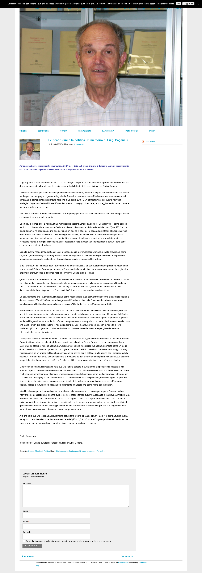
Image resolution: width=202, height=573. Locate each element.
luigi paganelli (75, 451)
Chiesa (31, 451)
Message (27, 483)
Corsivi (63, 131)
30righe (23, 131)
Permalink (101, 451)
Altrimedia (143, 563)
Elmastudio (123, 563)
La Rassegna (108, 131)
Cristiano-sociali (61, 451)
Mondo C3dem (132, 131)
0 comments (79, 144)
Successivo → (128, 556)
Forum (127, 8)
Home (37, 8)
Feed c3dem (150, 142)
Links (136, 8)
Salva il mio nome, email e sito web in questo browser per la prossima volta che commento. (68, 541)
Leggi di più (188, 4)
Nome (25, 511)
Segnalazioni (84, 131)
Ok (178, 4)
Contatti (168, 8)
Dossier (117, 8)
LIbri (144, 8)
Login (178, 8)
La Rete (59, 8)
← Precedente (27, 556)
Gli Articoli (43, 131)
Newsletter (155, 8)
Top (37, 566)
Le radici (69, 8)
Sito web (26, 532)
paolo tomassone (89, 451)
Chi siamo (48, 8)
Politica (47, 451)
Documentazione (84, 8)
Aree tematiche (103, 8)
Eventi (152, 131)
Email (25, 521)
